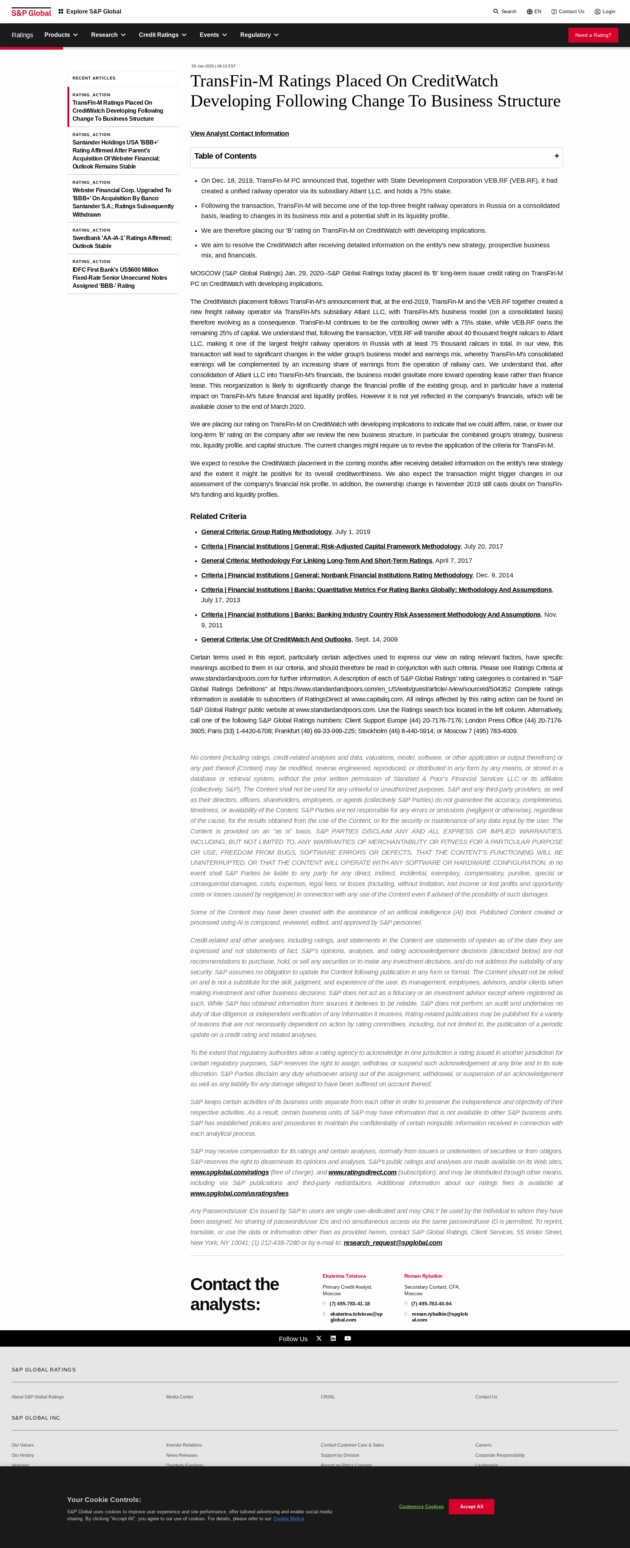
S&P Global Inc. (37, 1418)
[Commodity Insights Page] (320, 1338)
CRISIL (328, 1397)
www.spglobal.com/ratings (229, 1172)
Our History (23, 1455)
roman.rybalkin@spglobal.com (440, 1317)
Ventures (20, 1465)
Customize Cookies (421, 1506)
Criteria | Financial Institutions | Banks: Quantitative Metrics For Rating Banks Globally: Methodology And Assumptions (376, 589)
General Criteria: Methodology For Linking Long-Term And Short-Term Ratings (316, 560)
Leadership (486, 1465)
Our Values (23, 1445)
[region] (315, 1507)
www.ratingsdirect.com (362, 1172)
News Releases (182, 1455)
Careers (483, 1445)
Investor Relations (184, 1445)
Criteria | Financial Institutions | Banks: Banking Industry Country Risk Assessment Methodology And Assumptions (371, 614)
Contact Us (571, 11)
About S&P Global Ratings (38, 1397)
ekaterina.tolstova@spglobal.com (356, 1317)
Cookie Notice (288, 1518)
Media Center (179, 1397)
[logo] (31, 11)
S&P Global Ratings (44, 1370)
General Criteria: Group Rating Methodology (266, 531)
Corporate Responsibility (500, 1455)
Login (609, 11)
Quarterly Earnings (184, 1465)
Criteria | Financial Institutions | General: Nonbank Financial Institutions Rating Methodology (336, 575)
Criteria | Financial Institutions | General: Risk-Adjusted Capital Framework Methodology (330, 546)
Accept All (471, 1506)
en (537, 11)
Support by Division (340, 1455)
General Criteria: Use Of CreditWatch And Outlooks (276, 639)
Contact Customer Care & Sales (352, 1445)
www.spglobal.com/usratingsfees (239, 1193)
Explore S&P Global (93, 11)
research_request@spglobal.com (393, 1242)
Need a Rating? (593, 35)
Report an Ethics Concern (346, 1465)
